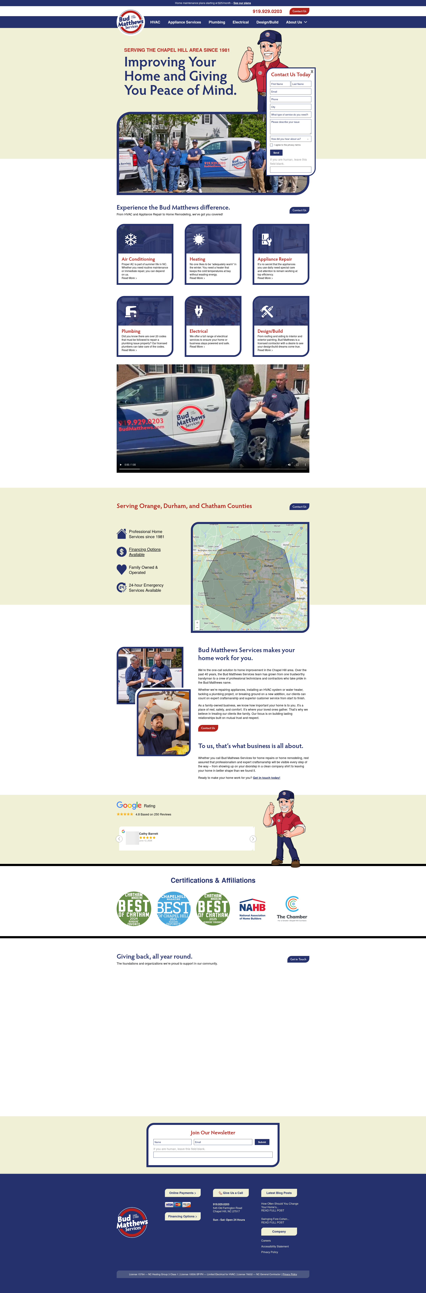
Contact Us (299, 11)
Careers (266, 1240)
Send (276, 152)
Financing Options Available (145, 551)
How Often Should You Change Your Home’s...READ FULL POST (279, 1207)
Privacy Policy (269, 1252)
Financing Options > (182, 1216)
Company (279, 1231)
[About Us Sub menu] (305, 22)
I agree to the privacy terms (287, 144)
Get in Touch (298, 959)
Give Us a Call (233, 1193)
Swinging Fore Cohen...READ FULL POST (275, 1220)
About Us (294, 22)
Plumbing (217, 22)
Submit (262, 1142)
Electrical (241, 22)
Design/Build (267, 22)
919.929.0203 (267, 11)
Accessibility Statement (275, 1246)
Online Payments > (182, 1193)
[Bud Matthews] (132, 1222)
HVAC (155, 22)
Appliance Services (184, 22)
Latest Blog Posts (279, 1193)
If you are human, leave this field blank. (288, 161)
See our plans (242, 3)
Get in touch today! (266, 778)
